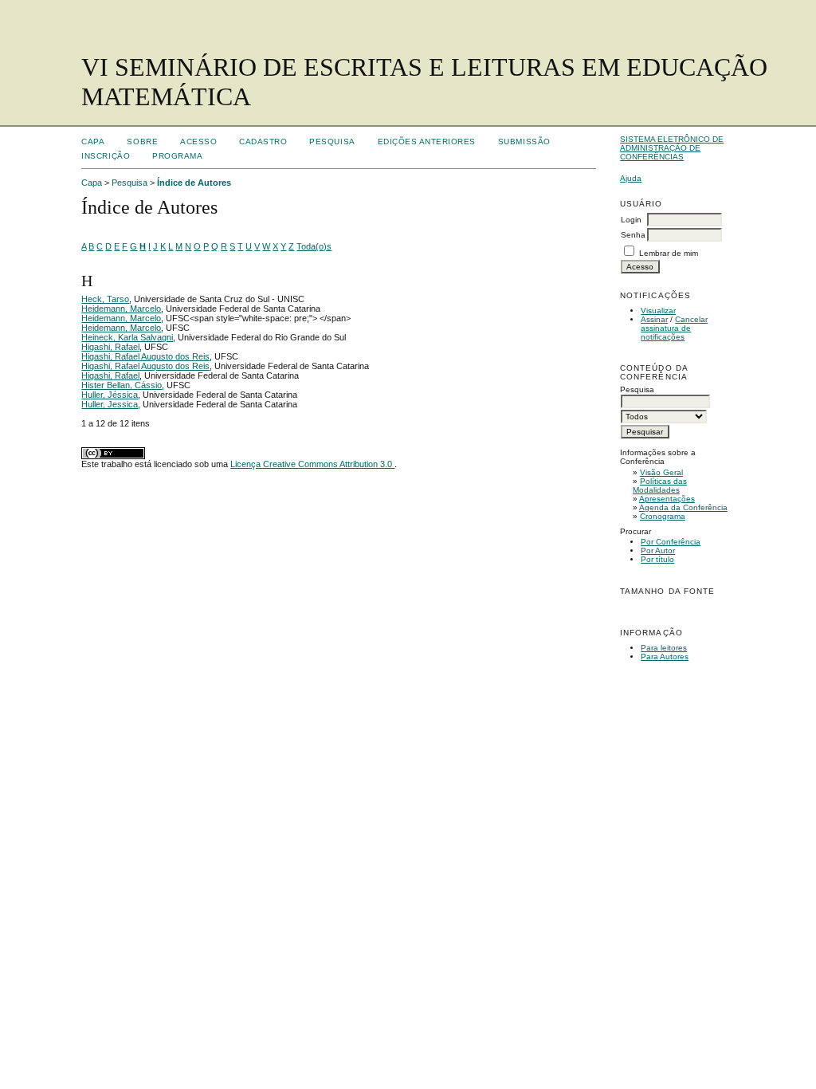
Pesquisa (332, 141)
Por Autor (658, 550)
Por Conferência (670, 541)
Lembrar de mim (668, 253)
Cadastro (263, 141)
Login (631, 219)
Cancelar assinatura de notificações (674, 328)
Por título (657, 559)
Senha (633, 234)
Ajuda (630, 178)
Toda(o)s (314, 246)
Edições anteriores (427, 141)
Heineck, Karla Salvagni (127, 337)
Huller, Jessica (109, 404)
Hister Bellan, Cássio (121, 385)
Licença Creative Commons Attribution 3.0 (312, 464)
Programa (177, 155)
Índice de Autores (194, 182)
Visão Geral (661, 472)
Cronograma (662, 516)
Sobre (142, 141)
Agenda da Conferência (683, 507)
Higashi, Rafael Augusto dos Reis (145, 356)
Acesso (198, 141)
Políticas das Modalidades (660, 485)
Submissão (524, 141)
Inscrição (105, 155)
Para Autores (664, 656)
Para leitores (664, 647)
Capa (92, 141)
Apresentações (667, 498)
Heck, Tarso (105, 299)
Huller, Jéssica (109, 394)
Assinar (654, 319)
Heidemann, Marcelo (121, 308)
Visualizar (658, 310)
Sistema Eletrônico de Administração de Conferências (672, 148)
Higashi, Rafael (110, 347)
